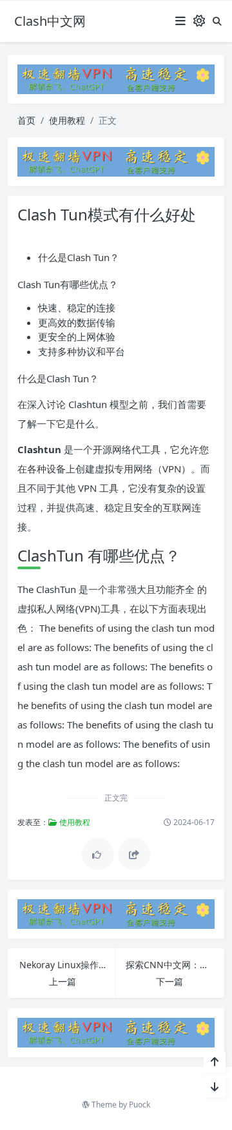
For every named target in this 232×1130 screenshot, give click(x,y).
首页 (26, 120)
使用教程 (67, 120)
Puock (139, 1104)
